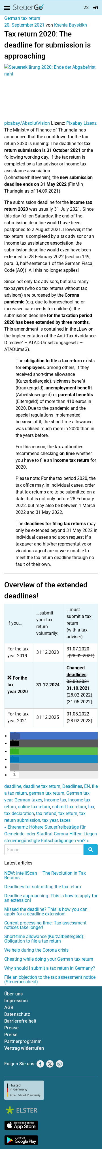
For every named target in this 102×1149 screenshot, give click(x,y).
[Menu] (8, 8)
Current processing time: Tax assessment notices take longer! (45, 925)
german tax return (46, 793)
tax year (50, 820)
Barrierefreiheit (20, 1021)
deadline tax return (41, 786)
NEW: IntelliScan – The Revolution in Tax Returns (45, 875)
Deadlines (72, 786)
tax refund (46, 813)
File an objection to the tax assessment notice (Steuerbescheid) (49, 979)
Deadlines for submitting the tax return (42, 886)
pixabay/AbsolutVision (27, 123)
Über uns (13, 994)
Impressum (16, 1000)
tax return (67, 813)
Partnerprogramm (23, 1041)
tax (91, 806)
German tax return (22, 18)
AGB (8, 1007)
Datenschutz (17, 1014)
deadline (12, 786)
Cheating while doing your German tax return (48, 959)
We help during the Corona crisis (36, 950)
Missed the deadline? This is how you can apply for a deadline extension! (46, 912)
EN (87, 786)
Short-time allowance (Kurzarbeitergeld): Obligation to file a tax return (44, 939)
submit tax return (69, 806)
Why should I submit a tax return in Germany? (49, 968)
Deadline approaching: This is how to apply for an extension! (50, 898)
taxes (65, 820)
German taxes (28, 800)
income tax (55, 800)
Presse (11, 1028)
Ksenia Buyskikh (70, 25)
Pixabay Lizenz (81, 123)
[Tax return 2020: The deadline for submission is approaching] (51, 91)
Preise (11, 1034)
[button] (15, 736)
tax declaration (19, 813)
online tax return (34, 806)
